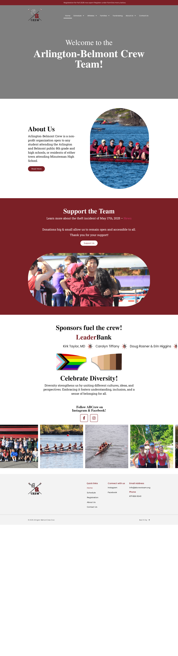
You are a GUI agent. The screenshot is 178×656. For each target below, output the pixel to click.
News (127, 218)
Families (103, 16)
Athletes (90, 16)
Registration (92, 497)
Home (67, 16)
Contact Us (143, 16)
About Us (129, 16)
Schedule (77, 16)
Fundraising (118, 16)
